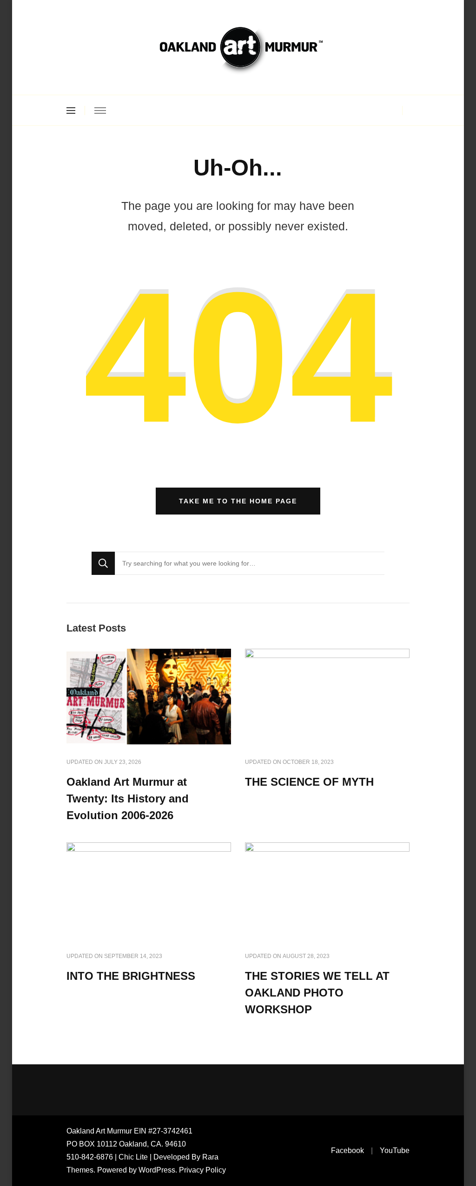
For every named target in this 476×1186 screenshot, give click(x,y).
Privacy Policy (202, 1170)
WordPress (157, 1170)
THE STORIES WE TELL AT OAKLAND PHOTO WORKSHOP (317, 993)
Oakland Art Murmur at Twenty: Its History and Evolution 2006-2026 (127, 798)
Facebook (347, 1150)
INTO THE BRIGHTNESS (130, 976)
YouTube (395, 1150)
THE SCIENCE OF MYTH (309, 781)
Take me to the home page (238, 501)
